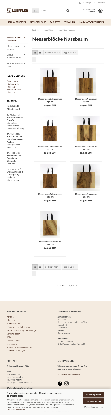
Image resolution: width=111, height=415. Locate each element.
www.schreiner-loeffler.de (69, 374)
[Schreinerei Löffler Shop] (17, 10)
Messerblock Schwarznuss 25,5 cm (50, 195)
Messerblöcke (38, 22)
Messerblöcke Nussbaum (13, 39)
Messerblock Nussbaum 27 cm (86, 100)
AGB (9, 337)
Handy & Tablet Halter (91, 22)
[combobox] (52, 52)
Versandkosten (13, 334)
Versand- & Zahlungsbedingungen (22, 330)
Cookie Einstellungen (16, 350)
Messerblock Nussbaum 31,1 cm (86, 147)
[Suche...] (67, 10)
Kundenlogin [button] (86, 3)
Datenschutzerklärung (16, 410)
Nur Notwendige (93, 401)
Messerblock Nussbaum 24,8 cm (50, 243)
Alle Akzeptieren (93, 395)
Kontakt (10, 317)
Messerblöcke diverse (13, 47)
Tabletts (55, 22)
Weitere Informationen (93, 407)
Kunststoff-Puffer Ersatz (15, 65)
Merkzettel (100, 3)
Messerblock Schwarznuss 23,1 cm (50, 100)
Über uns (11, 92)
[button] (35, 52)
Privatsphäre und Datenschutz (20, 347)
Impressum (12, 344)
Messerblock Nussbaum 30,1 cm (86, 195)
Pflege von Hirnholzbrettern (19, 327)
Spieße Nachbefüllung (14, 56)
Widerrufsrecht (13, 341)
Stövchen (69, 22)
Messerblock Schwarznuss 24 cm (50, 147)
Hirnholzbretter (16, 22)
